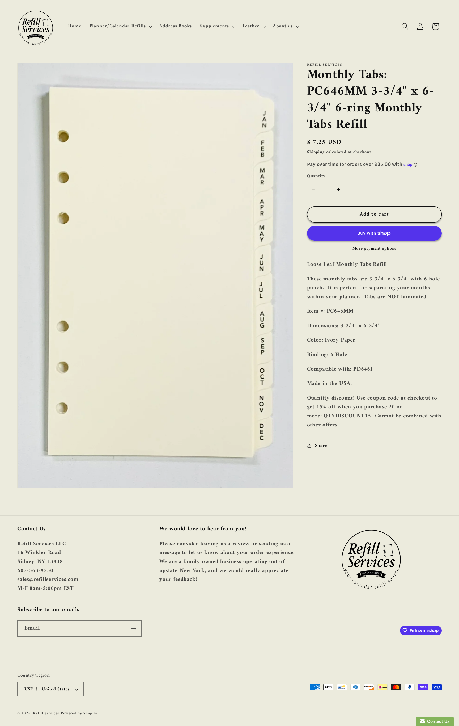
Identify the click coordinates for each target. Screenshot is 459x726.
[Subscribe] (133, 628)
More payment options (374, 249)
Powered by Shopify (79, 713)
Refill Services (46, 713)
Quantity (316, 176)
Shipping (316, 152)
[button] (120, 26)
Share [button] (321, 445)
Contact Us (437, 721)
